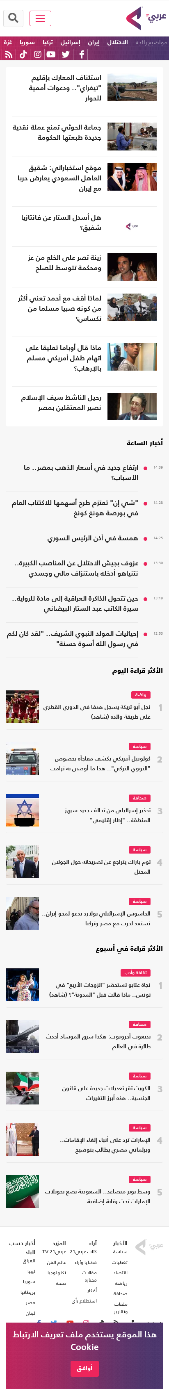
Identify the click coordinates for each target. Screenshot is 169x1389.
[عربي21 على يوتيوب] (50, 54)
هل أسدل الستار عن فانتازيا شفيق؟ (61, 223)
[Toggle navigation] (40, 18)
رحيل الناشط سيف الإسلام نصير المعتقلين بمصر (61, 403)
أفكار (92, 1290)
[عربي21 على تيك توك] (23, 54)
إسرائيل (70, 42)
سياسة (139, 747)
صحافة (139, 798)
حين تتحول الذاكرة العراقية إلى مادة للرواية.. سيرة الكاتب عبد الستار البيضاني (75, 604)
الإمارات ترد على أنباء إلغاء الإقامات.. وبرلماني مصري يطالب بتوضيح (105, 1145)
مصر (30, 1302)
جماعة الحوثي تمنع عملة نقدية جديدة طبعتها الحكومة (57, 132)
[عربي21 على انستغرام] (37, 54)
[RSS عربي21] (8, 54)
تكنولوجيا (57, 1272)
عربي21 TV (54, 1251)
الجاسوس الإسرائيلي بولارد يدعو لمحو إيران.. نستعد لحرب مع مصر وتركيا (96, 919)
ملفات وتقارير (121, 1307)
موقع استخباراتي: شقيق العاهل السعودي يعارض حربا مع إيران (59, 178)
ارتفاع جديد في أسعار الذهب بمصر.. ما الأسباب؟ (81, 473)
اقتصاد (120, 1272)
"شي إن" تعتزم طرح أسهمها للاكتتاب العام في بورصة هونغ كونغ (75, 508)
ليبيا (31, 1271)
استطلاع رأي (84, 1301)
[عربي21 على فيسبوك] (81, 54)
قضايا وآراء (86, 1262)
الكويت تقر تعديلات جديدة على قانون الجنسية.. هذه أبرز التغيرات (106, 1093)
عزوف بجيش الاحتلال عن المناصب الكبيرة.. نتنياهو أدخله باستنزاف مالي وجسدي (76, 568)
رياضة (140, 695)
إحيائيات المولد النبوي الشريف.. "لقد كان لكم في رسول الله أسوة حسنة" (72, 639)
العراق (29, 1260)
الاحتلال (117, 42)
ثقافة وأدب (135, 973)
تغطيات (120, 1262)
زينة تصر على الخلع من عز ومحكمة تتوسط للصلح (64, 263)
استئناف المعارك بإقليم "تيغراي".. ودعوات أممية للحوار (65, 88)
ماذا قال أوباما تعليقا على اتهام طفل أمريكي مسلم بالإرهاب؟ (63, 358)
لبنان (30, 1313)
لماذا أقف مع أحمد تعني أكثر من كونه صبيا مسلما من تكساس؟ (59, 309)
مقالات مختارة (89, 1276)
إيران (94, 42)
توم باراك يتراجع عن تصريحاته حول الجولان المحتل (101, 867)
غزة (8, 42)
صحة (61, 1283)
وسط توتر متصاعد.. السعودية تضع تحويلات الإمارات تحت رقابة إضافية (98, 1197)
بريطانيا (28, 1292)
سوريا (27, 42)
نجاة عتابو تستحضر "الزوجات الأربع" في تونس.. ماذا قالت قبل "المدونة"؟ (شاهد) (100, 990)
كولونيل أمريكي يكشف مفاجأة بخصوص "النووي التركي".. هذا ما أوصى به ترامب (100, 764)
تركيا (48, 42)
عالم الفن (56, 1262)
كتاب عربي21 (83, 1251)
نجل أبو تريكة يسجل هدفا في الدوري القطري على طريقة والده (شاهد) (97, 712)
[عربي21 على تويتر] (66, 54)
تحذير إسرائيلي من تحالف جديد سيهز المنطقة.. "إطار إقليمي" (108, 815)
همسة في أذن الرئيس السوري (93, 538)
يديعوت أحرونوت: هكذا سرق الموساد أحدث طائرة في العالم (98, 1042)
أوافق (84, 1368)
